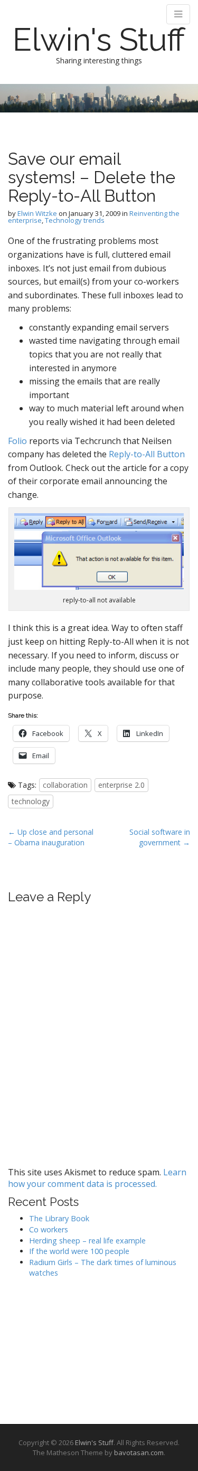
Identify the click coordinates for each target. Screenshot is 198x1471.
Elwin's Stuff (99, 39)
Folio (17, 441)
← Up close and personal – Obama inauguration (50, 837)
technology (31, 801)
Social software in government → (159, 837)
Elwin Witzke (37, 213)
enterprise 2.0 (121, 785)
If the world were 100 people (79, 1251)
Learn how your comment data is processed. (97, 1178)
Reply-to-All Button (147, 454)
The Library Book (59, 1218)
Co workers (48, 1229)
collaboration (65, 785)
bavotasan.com (139, 1452)
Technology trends (75, 220)
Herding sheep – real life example (87, 1241)
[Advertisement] (61, 1347)
